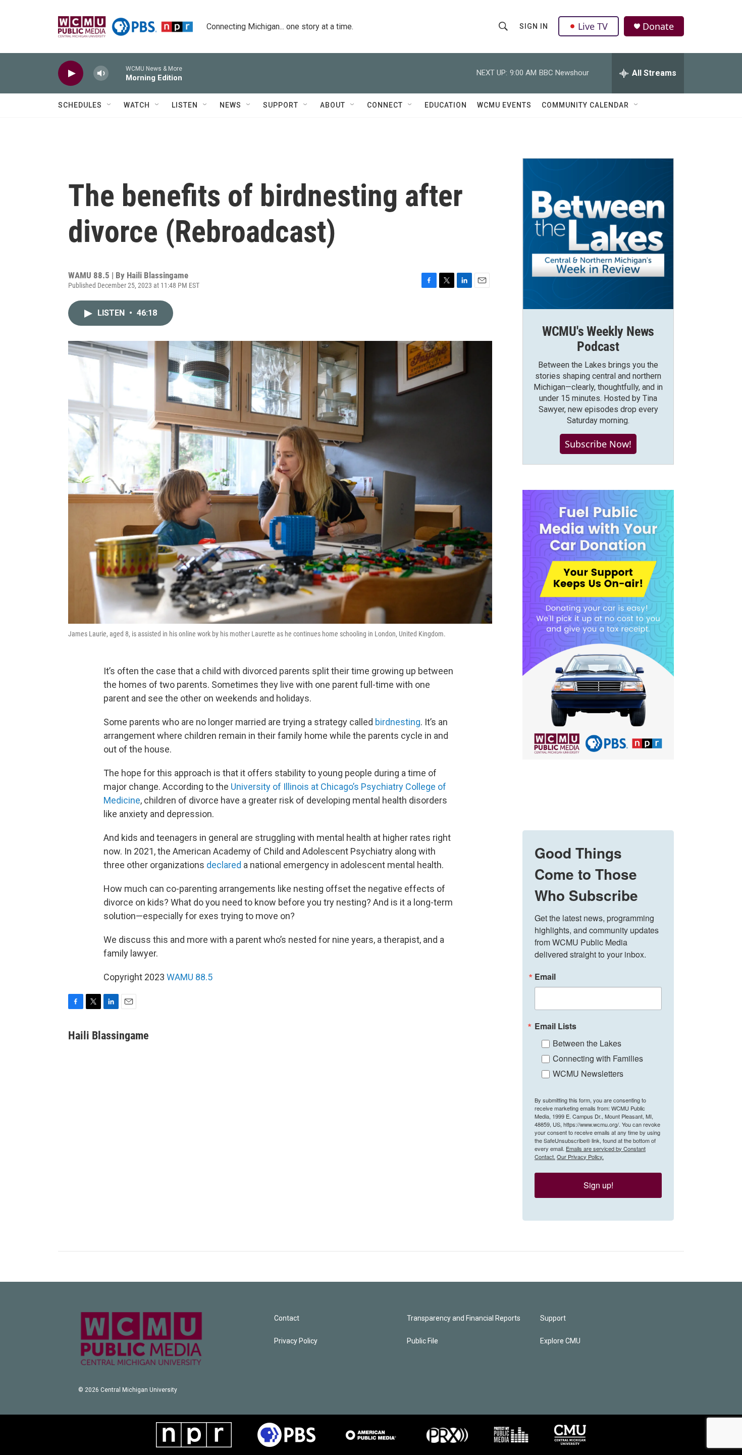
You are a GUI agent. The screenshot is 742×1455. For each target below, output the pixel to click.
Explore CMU (560, 1341)
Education (446, 105)
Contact (286, 1318)
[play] (71, 73)
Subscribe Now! (598, 444)
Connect (385, 105)
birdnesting (397, 722)
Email (545, 977)
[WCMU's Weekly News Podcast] (598, 234)
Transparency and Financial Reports (463, 1318)
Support (280, 105)
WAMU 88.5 (190, 977)
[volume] (101, 73)
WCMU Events (504, 105)
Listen (185, 105)
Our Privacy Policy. (580, 1156)
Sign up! (598, 1185)
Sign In (533, 26)
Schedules (80, 105)
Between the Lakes (587, 1043)
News (230, 105)
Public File (422, 1341)
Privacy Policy (295, 1341)
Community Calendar (585, 105)
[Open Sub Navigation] (109, 105)
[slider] (117, 73)
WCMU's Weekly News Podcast (598, 339)
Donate (658, 26)
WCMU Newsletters (588, 1073)
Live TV (593, 26)
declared (223, 865)
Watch (137, 105)
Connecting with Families (598, 1058)
